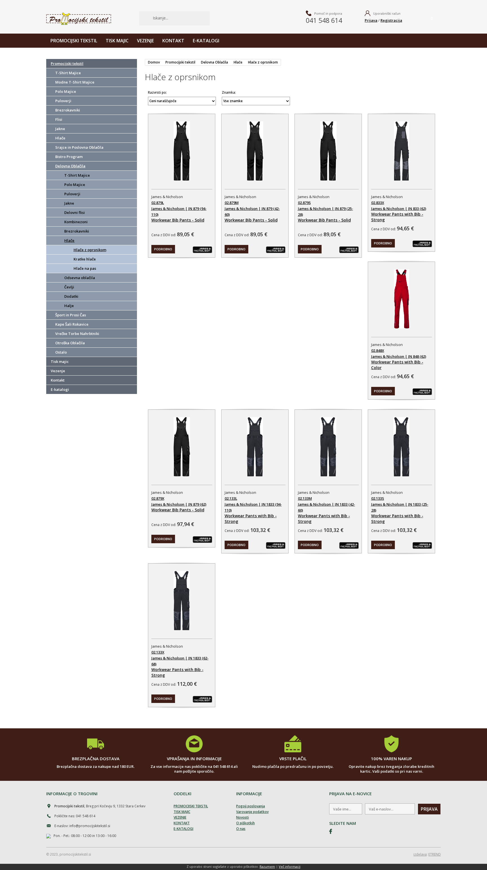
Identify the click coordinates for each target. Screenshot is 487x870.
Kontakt (58, 380)
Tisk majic (60, 361)
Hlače (60, 138)
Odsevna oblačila (79, 277)
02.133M (305, 498)
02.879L (157, 202)
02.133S (377, 498)
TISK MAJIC (117, 41)
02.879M (231, 202)
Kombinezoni (76, 221)
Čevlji (69, 287)
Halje (69, 305)
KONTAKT (173, 41)
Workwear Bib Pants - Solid (177, 220)
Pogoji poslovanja (250, 806)
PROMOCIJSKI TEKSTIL (73, 41)
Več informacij (289, 866)
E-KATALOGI (206, 41)
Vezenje (58, 370)
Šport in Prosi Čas (70, 314)
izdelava (420, 854)
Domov (154, 62)
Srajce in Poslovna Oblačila (79, 147)
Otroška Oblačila (70, 342)
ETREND (434, 854)
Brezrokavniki (67, 110)
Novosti (242, 817)
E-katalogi (60, 389)
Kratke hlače (85, 259)
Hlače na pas (85, 268)
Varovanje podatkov (252, 811)
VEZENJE (145, 41)
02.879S (304, 202)
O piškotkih (245, 823)
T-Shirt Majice (68, 72)
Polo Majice (65, 91)
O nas (240, 828)
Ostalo (61, 352)
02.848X (377, 350)
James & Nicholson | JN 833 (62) (398, 208)
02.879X (157, 498)
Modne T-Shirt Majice (74, 82)
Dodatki (71, 296)
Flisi (58, 119)
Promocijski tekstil (67, 63)
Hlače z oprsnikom (90, 249)
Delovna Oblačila (70, 165)
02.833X (377, 202)
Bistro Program (69, 156)
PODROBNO (163, 249)
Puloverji (63, 100)
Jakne (60, 128)
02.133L (230, 498)
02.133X (157, 652)
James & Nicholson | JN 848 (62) (398, 356)
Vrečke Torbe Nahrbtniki (77, 333)
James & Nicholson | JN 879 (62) (178, 504)
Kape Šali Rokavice (71, 324)
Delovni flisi (74, 212)
